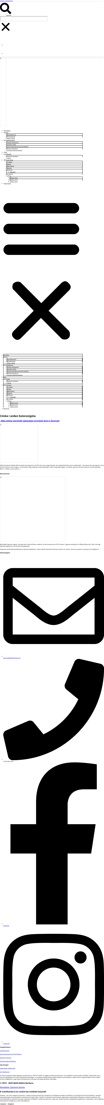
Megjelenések (11, 136)
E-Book (8, 158)
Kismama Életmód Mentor (14, 150)
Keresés (8, 15)
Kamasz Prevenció (5, 1058)
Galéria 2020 (14, 181)
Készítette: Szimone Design (12, 1087)
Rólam (6, 132)
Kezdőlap (7, 131)
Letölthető (7, 154)
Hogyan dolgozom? (13, 142)
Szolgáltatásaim (9, 140)
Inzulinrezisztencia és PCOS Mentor (17, 146)
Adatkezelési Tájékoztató (7, 1068)
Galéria (8, 176)
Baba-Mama (10, 166)
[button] (5, 8)
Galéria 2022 (14, 178)
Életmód (9, 168)
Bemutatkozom (11, 134)
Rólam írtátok (10, 138)
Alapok (9, 164)
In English (10, 174)
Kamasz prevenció (12, 148)
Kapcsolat (7, 183)
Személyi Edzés (11, 144)
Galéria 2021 (14, 180)
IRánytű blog (8, 160)
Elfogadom (10, 1104)
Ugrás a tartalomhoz (6, 1)
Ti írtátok (9, 162)
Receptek (13, 172)
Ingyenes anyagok (12, 156)
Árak (5, 152)
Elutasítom (3, 1104)
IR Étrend (9, 170)
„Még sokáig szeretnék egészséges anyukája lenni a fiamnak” (30, 420)
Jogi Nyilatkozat (5, 1072)
